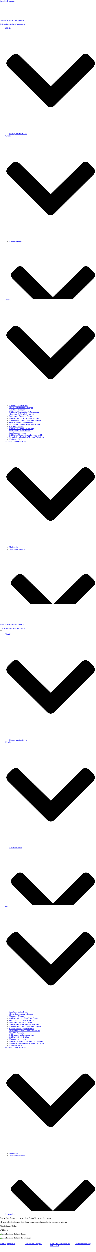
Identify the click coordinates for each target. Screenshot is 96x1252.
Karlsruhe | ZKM (15, 439)
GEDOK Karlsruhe (16, 427)
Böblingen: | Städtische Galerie (20, 416)
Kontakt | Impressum (7, 1244)
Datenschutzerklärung (83, 1244)
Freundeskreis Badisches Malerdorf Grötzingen (26, 437)
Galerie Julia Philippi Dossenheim (21, 422)
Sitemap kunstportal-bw (18, 134)
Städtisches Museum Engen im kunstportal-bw (26, 435)
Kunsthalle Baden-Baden (18, 406)
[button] (50, 81)
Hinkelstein (13, 547)
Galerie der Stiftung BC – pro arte (21, 414)
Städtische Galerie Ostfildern (20, 431)
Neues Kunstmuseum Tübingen (21, 408)
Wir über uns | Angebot (33, 1244)
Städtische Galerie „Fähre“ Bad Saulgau (24, 412)
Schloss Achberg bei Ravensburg (21, 429)
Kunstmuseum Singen (17, 433)
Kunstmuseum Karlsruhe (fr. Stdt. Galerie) (25, 420)
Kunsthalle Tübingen (17, 410)
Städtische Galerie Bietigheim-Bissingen (24, 418)
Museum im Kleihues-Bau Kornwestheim (24, 424)
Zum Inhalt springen (7, 1)
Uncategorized (10, 1214)
